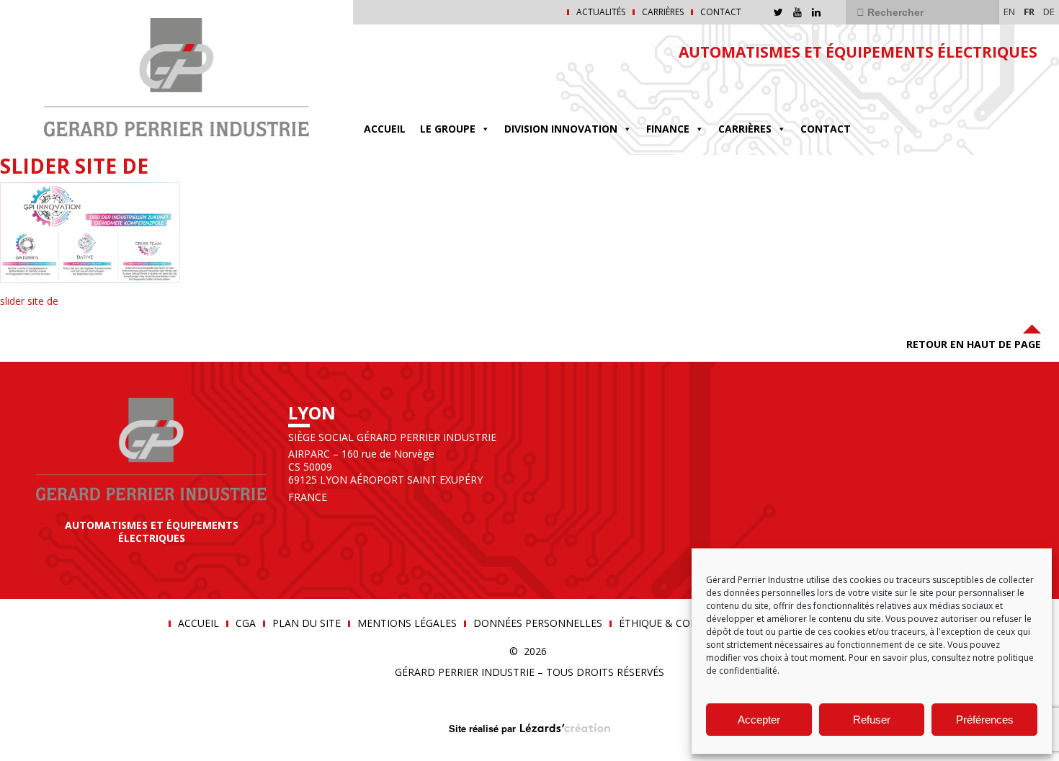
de (1049, 11)
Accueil (385, 128)
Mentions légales (407, 623)
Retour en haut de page (973, 344)
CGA (246, 623)
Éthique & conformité (681, 623)
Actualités (600, 12)
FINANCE (667, 128)
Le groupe (447, 128)
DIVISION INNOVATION (560, 128)
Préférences (985, 719)
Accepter (759, 719)
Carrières (663, 12)
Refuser (871, 719)
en (1009, 11)
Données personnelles (537, 623)
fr (1029, 11)
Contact (720, 12)
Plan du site (306, 623)
